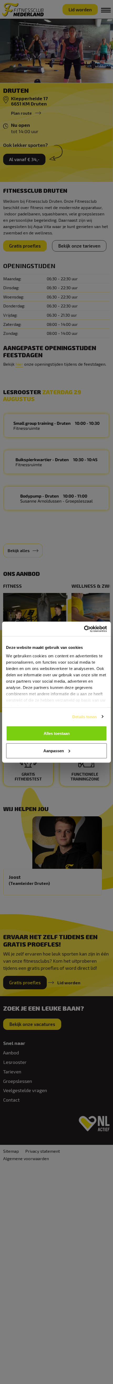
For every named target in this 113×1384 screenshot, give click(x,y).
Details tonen (84, 716)
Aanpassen (53, 750)
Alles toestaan (57, 733)
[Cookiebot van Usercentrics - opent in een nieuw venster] (84, 628)
